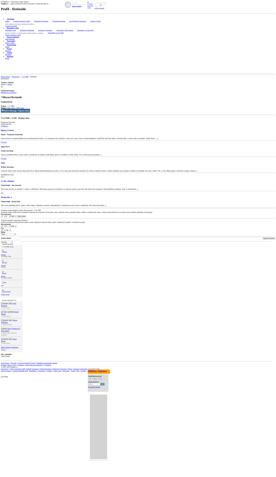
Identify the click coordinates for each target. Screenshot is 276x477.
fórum (9, 57)
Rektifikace (33, 371)
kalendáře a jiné (12, 29)
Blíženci (4, 130)
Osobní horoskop (45, 369)
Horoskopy (5, 369)
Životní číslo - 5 (6, 197)
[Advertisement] (138, 66)
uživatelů (8, 54)
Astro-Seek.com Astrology (34, 365)
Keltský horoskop (32, 369)
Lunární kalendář (11, 26)
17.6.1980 (25, 77)
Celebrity (49, 371)
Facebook (47, 365)
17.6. (9, 106)
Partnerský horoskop (41, 21)
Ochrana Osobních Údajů (26, 363)
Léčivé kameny (6, 371)
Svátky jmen (75, 371)
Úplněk (83, 371)
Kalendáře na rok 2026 (56, 33)
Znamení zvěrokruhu (27, 30)
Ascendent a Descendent (64, 30)
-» (157, 138)
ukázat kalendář (99, 8)
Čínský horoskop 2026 (13, 35)
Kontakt (3, 365)
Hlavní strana (5, 77)
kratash (3, 276)
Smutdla (3, 255)
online (9, 20)
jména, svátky (10, 42)
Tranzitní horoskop (58, 21)
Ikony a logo (12, 365)
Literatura (20, 365)
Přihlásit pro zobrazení (8, 93)
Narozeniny (16, 77)
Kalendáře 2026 (94, 369)
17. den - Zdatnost (7, 181)
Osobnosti (41, 371)
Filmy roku (57, 371)
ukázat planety (77, 6)
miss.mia (3, 265)
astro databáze (12, 38)
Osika (3, 163)
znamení (8, 50)
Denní (70, 369)
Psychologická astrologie (77, 21)
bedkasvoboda (5, 294)
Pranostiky (66, 371)
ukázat (10, 84)
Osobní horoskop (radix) (21, 21)
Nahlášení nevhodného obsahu (46, 363)
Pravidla (13, 363)
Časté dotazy (5, 363)
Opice (3, 147)
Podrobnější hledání (94, 387)
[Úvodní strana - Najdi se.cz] (138, 2)
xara (2, 285)
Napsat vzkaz (23, 111)
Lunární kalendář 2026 (20, 371)
